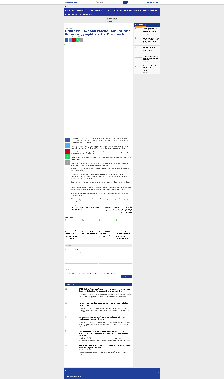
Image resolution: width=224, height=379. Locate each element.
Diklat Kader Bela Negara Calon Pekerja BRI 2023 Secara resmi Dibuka (151, 39)
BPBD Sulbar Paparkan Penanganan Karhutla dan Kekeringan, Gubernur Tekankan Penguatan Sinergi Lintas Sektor (104, 290)
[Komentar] (81, 40)
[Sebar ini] (66, 40)
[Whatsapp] (78, 40)
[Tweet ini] (70, 40)
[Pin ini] (74, 40)
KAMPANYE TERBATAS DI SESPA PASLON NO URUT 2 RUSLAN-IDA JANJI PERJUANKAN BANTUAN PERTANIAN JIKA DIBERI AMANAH (118, 209)
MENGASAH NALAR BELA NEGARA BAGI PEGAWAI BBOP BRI (150, 58)
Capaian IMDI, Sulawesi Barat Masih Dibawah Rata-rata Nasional (85, 207)
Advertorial (76, 24)
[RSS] (157, 371)
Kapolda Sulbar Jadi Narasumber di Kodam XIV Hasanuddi (150, 49)
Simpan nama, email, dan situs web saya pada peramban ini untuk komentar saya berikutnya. (93, 273)
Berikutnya (106, 361)
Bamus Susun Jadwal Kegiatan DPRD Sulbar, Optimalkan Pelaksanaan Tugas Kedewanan (106, 233)
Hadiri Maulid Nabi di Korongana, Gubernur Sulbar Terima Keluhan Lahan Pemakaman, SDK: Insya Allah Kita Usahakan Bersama (103, 333)
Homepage (68, 24)
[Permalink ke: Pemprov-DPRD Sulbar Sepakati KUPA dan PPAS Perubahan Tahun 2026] (90, 224)
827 (99, 361)
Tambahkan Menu (153, 2)
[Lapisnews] (68, 7)
